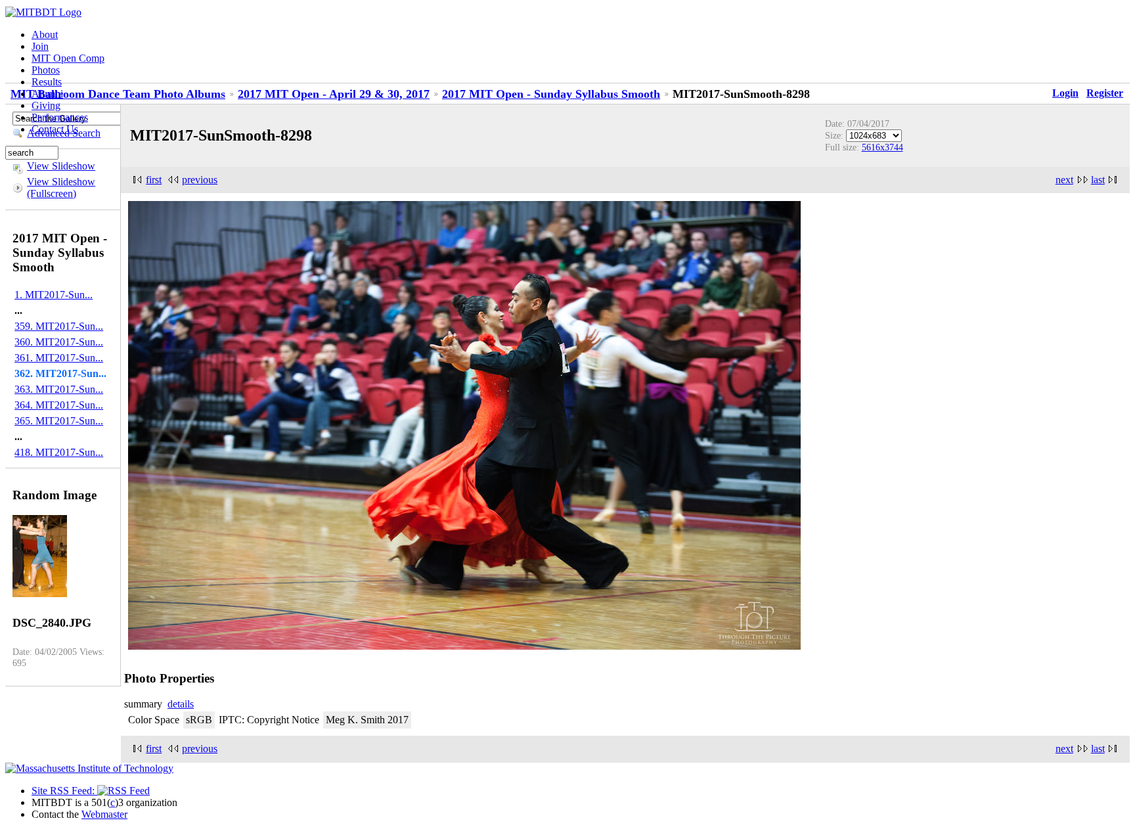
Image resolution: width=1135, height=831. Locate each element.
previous (199, 179)
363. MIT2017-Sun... (58, 389)
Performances (60, 117)
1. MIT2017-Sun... (53, 294)
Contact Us (55, 129)
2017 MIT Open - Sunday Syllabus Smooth (551, 94)
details (180, 703)
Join (40, 46)
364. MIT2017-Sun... (58, 405)
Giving (46, 105)
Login (1065, 93)
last (1098, 179)
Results (47, 81)
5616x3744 (882, 147)
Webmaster (104, 814)
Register (1104, 93)
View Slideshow (61, 165)
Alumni (47, 93)
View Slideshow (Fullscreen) (61, 187)
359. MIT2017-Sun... (58, 326)
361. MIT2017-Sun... (58, 357)
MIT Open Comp (68, 58)
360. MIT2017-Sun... (58, 342)
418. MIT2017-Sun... (58, 452)
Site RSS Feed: (64, 790)
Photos (46, 70)
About (45, 34)
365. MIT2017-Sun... (58, 420)
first (154, 179)
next (1064, 179)
